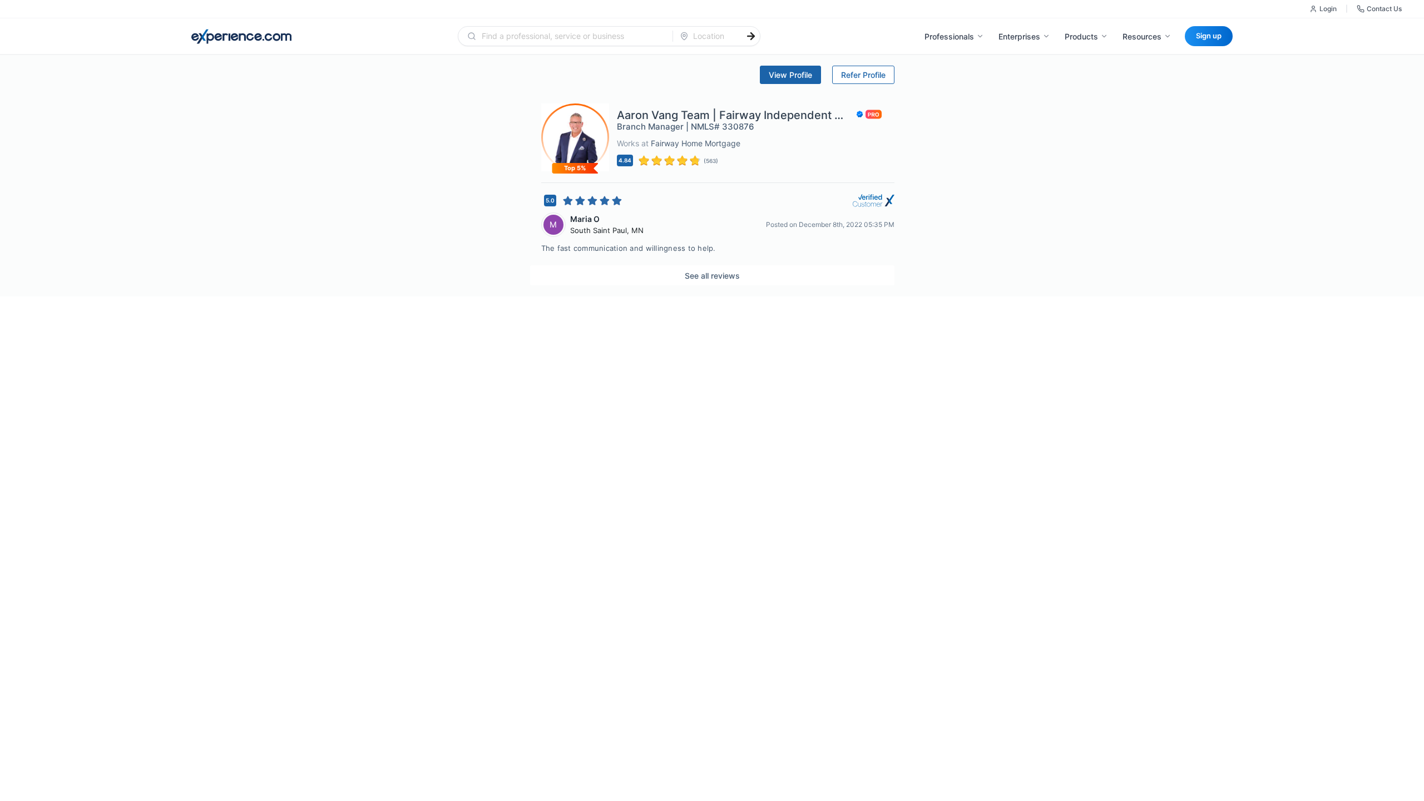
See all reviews (712, 275)
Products (1081, 36)
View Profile (790, 75)
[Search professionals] (750, 36)
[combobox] (572, 36)
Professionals (949, 36)
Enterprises (1019, 36)
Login (1328, 8)
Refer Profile (863, 75)
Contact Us (1384, 8)
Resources (1142, 36)
